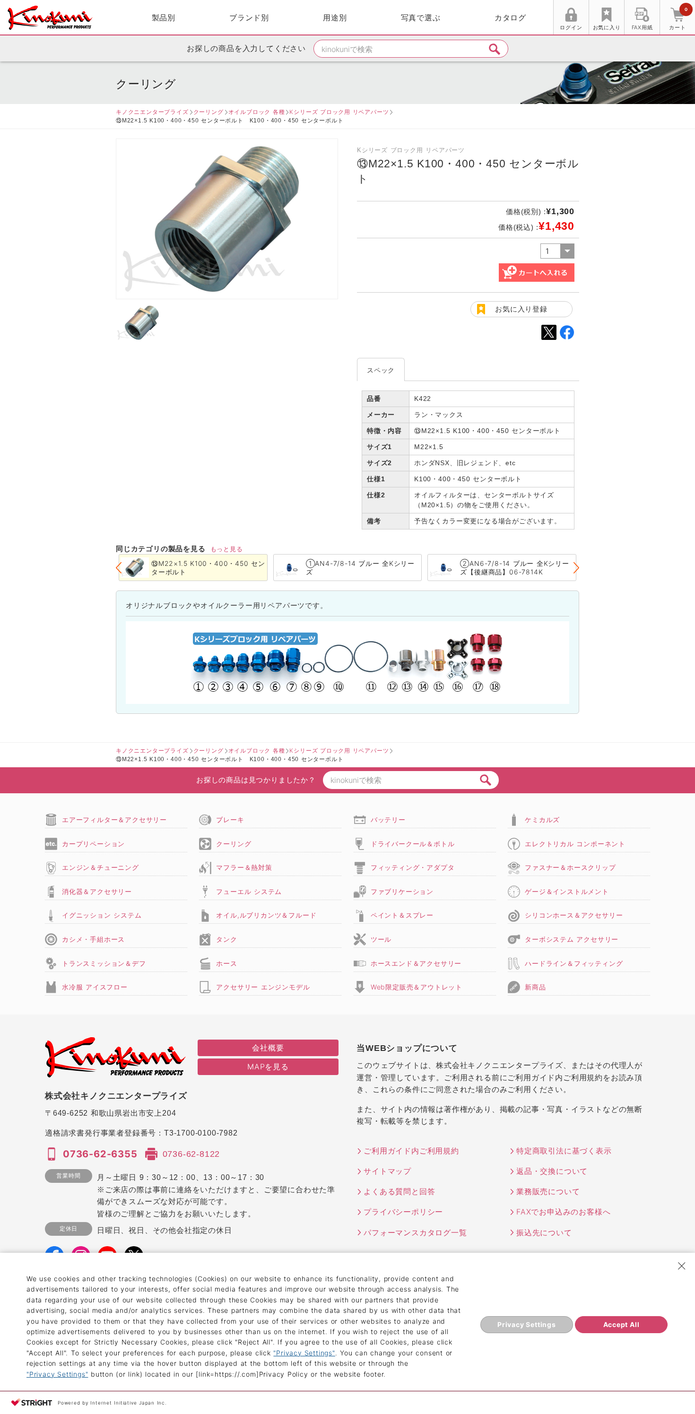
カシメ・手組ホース (93, 939)
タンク (226, 939)
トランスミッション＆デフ (104, 963)
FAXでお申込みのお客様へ (563, 1211)
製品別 (163, 17)
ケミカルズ (542, 819)
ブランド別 (249, 17)
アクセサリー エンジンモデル (263, 987)
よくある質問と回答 (399, 1191)
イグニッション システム (101, 915)
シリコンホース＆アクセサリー (574, 915)
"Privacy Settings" (304, 1353)
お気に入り (607, 27)
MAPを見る (268, 1066)
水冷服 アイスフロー (95, 987)
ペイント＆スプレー (402, 915)
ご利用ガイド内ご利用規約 (411, 1150)
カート (678, 19)
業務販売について (548, 1191)
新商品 (535, 987)
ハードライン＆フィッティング (574, 963)
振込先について (544, 1232)
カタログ (510, 17)
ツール (381, 939)
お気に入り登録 (521, 308)
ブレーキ (230, 819)
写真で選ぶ (421, 17)
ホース (226, 963)
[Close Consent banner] (681, 1266)
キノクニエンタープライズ (152, 111)
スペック (381, 370)
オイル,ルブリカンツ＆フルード (266, 915)
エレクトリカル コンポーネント (575, 844)
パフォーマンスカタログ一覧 (415, 1232)
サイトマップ (387, 1171)
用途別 (335, 17)
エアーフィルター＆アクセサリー (114, 819)
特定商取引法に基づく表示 (564, 1150)
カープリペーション (93, 844)
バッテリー (388, 819)
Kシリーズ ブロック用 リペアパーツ (339, 111)
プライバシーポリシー (403, 1211)
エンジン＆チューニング (100, 867)
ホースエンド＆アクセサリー (416, 963)
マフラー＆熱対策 (244, 867)
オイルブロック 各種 (256, 111)
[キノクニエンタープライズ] (50, 18)
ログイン (571, 27)
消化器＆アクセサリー (97, 891)
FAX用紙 (642, 27)
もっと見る (226, 549)
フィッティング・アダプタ (413, 867)
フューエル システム (249, 891)
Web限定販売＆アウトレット (416, 987)
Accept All (621, 1324)
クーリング (208, 111)
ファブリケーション (402, 891)
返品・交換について (552, 1171)
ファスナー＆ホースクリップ (570, 867)
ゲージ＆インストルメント (567, 891)
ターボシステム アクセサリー (571, 939)
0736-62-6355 (100, 1154)
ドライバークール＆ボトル (413, 844)
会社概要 (268, 1047)
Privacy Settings (526, 1324)
